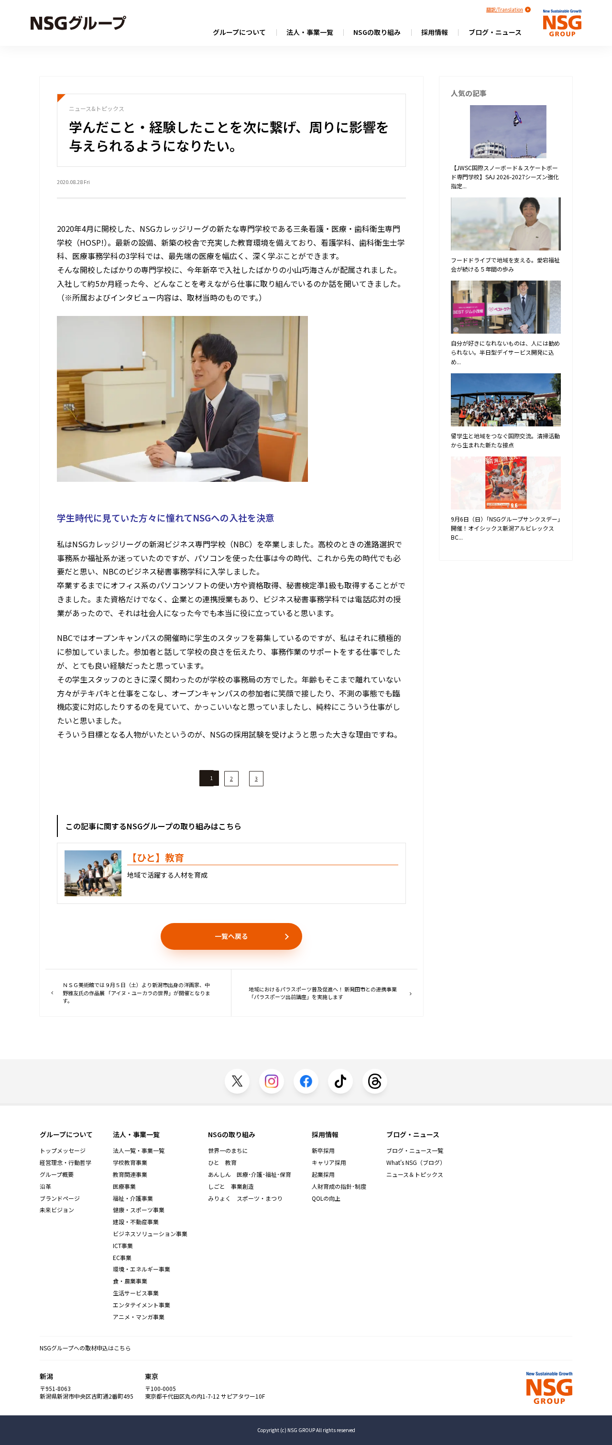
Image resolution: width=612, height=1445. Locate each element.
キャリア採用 (329, 1162)
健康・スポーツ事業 (138, 1210)
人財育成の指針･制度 (339, 1186)
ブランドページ (60, 1198)
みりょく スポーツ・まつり (245, 1198)
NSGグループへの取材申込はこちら (85, 1348)
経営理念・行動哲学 (65, 1162)
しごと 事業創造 (231, 1186)
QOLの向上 (326, 1198)
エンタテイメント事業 (141, 1305)
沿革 (45, 1186)
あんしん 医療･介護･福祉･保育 (249, 1174)
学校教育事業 (130, 1162)
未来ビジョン (57, 1210)
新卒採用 (323, 1150)
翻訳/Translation (504, 9)
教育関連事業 (130, 1174)
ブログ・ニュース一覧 (414, 1150)
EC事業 (122, 1257)
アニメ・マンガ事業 (138, 1317)
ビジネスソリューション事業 (150, 1234)
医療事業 (124, 1186)
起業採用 (323, 1174)
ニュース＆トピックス (414, 1174)
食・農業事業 (130, 1281)
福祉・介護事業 (133, 1198)
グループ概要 (57, 1174)
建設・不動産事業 (136, 1222)
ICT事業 (123, 1245)
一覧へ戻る (231, 936)
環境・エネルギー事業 (141, 1269)
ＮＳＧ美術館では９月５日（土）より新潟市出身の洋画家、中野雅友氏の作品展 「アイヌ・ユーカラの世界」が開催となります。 (136, 992)
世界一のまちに (228, 1150)
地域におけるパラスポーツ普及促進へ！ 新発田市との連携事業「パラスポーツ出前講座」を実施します (323, 993)
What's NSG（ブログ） (416, 1162)
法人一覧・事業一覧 (138, 1150)
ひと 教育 (222, 1162)
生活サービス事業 (136, 1293)
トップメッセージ (63, 1150)
